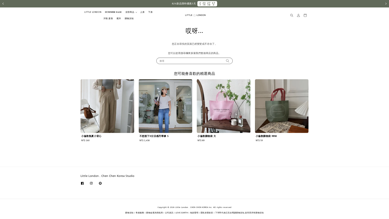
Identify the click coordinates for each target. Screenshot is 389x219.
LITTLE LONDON (92, 12)
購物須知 (129, 18)
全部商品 (129, 12)
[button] (291, 15)
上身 (142, 12)
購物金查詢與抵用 (154, 213)
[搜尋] (227, 61)
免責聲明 (194, 213)
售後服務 (140, 213)
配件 (119, 18)
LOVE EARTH (182, 213)
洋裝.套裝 (108, 18)
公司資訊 (169, 213)
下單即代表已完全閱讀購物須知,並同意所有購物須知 (239, 213)
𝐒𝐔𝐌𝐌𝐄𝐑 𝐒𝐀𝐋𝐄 (113, 12)
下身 (150, 12)
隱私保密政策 (207, 213)
